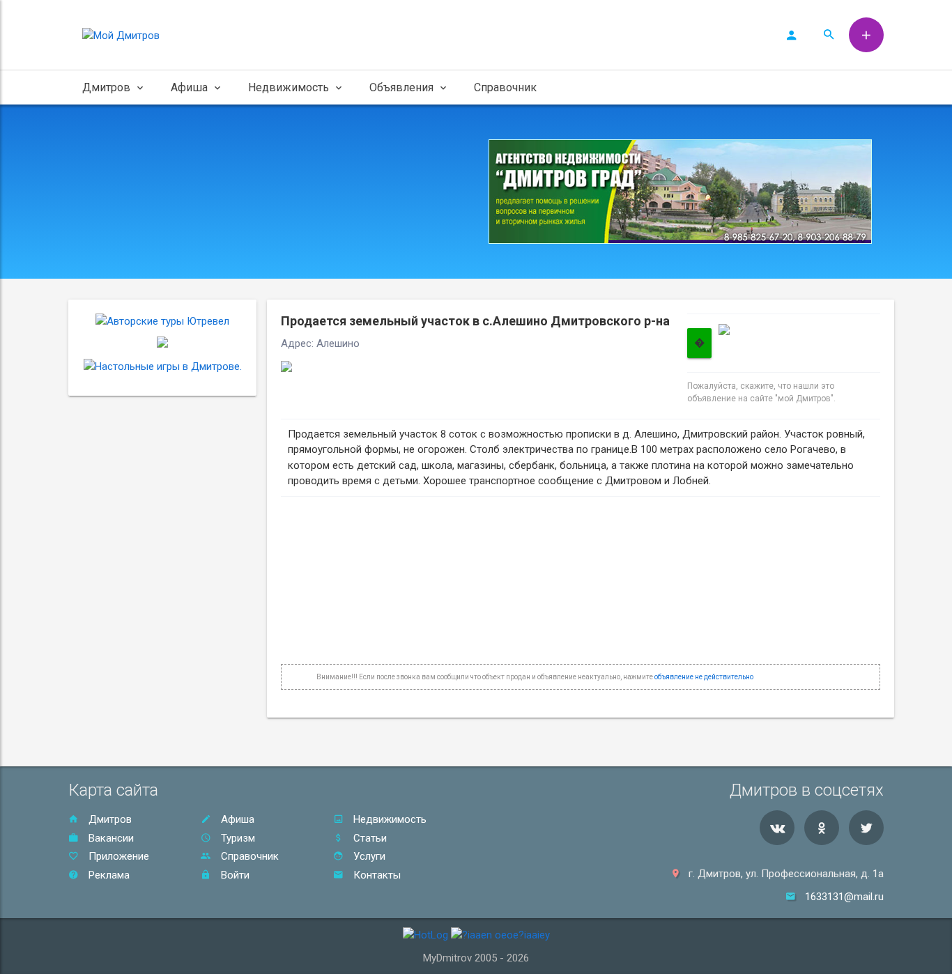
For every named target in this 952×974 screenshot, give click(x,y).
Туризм (236, 838)
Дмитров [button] (106, 87)
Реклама (108, 875)
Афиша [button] (189, 87)
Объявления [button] (401, 87)
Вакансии (110, 838)
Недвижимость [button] (288, 87)
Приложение (117, 856)
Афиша (236, 819)
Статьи (369, 838)
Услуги (368, 856)
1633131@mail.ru (844, 896)
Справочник (505, 87)
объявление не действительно (703, 677)
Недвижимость (389, 819)
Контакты (376, 875)
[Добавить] (866, 34)
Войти (233, 875)
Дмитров (109, 819)
